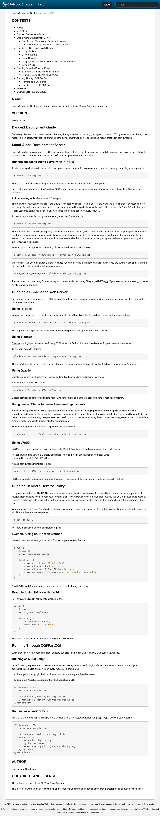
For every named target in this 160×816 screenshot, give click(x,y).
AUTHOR (21, 88)
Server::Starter (19, 410)
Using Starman (29, 54)
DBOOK (45, 804)
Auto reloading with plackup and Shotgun (47, 44)
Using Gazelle (29, 57)
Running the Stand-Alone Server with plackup (44, 41)
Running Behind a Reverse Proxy (33, 68)
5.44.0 (41, 4)
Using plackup (29, 51)
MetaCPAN (143, 809)
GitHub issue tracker (79, 804)
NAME (20, 27)
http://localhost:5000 (50, 188)
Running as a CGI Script (34, 81)
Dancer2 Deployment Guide (30, 34)
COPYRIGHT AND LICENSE (31, 91)
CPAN (52, 13)
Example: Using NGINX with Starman (40, 71)
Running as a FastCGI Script (36, 85)
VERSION (22, 31)
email (92, 804)
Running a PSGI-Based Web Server (35, 47)
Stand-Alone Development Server (33, 37)
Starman (16, 343)
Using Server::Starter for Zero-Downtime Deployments (49, 61)
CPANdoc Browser (20, 4)
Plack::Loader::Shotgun (23, 210)
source (46, 13)
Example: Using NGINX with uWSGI (40, 74)
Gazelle (15, 376)
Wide (107, 4)
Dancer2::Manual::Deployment (27, 13)
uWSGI (15, 449)
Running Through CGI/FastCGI (32, 78)
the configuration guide (49, 527)
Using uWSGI (28, 64)
